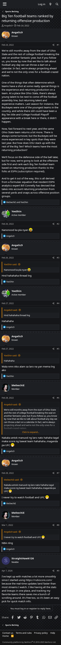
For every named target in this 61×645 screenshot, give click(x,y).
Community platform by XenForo (29, 642)
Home (5, 635)
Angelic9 (8, 25)
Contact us (7, 632)
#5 (58, 348)
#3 (58, 257)
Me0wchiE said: (11, 479)
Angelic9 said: (10, 310)
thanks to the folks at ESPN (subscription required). (28, 169)
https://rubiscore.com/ (39, 580)
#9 (58, 570)
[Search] (57, 4)
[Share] (53, 45)
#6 (58, 397)
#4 (58, 303)
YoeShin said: (10, 264)
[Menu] (5, 4)
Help (52, 632)
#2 (58, 223)
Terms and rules (24, 632)
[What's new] (50, 4)
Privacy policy (41, 632)
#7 (58, 473)
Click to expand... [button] (30, 432)
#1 (58, 44)
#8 (58, 525)
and (17, 202)
